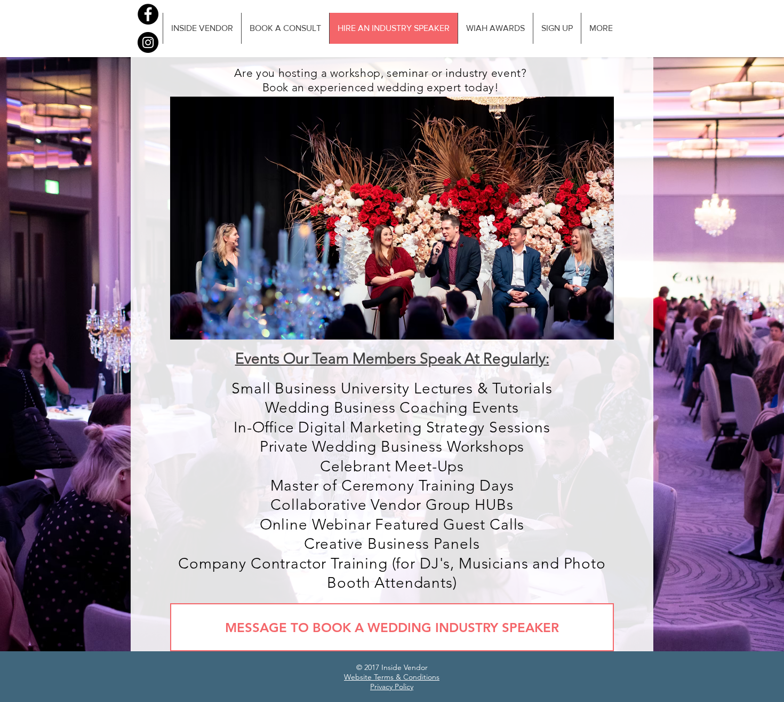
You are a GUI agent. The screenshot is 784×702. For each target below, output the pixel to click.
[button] (392, 218)
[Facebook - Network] (148, 14)
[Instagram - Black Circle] (148, 42)
